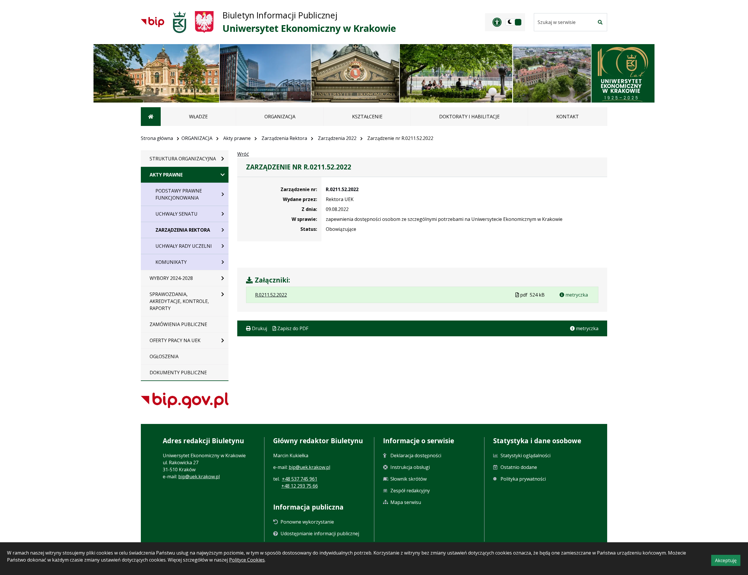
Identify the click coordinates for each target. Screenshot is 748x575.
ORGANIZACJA (196, 138)
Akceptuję (727, 561)
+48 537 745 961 (299, 479)
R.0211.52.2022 (342, 189)
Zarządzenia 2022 (337, 138)
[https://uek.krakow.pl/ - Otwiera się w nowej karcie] (179, 22)
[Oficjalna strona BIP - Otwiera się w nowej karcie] (152, 22)
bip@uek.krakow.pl (199, 476)
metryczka (576, 295)
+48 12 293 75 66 (299, 486)
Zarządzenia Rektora (284, 138)
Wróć (243, 154)
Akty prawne (237, 138)
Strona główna (157, 138)
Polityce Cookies (247, 560)
